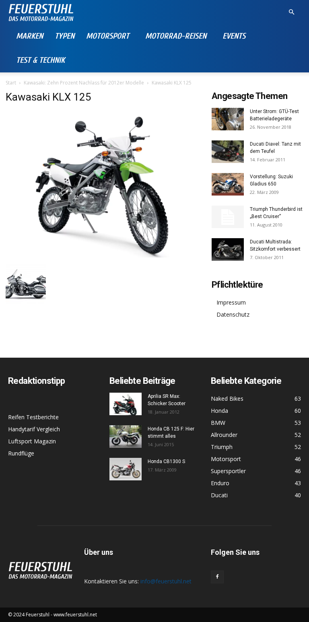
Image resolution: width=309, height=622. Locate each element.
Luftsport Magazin (32, 441)
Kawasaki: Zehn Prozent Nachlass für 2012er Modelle (84, 82)
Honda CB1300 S (166, 461)
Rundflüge (21, 453)
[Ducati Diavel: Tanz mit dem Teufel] (228, 151)
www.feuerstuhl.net (75, 614)
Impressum (231, 302)
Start (11, 82)
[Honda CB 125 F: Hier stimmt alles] (125, 436)
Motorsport (107, 36)
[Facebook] (217, 577)
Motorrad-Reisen (175, 36)
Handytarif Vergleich (34, 429)
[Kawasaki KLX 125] (103, 255)
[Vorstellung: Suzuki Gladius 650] (228, 184)
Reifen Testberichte (33, 417)
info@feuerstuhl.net (166, 581)
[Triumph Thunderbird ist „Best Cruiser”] (228, 217)
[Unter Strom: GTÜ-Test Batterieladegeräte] (228, 119)
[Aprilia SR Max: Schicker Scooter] (125, 404)
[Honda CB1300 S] (125, 469)
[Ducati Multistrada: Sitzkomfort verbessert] (228, 249)
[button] (291, 12)
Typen (64, 36)
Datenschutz (232, 314)
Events (233, 36)
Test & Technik (40, 60)
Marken (29, 36)
